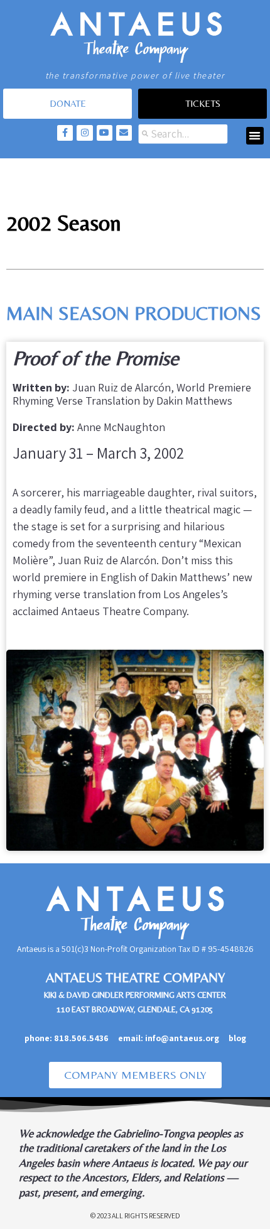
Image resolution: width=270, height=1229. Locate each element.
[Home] (135, 35)
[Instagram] (84, 133)
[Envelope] (124, 133)
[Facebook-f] (65, 133)
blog (237, 1038)
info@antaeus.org (187, 1038)
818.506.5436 (81, 1038)
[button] (255, 136)
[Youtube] (104, 133)
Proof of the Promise (96, 357)
